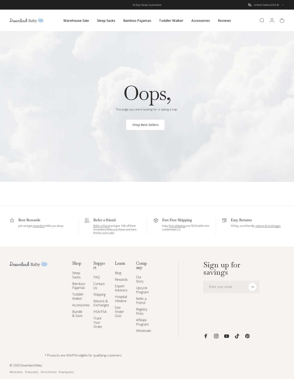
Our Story (140, 279)
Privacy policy (31, 371)
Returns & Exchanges (101, 303)
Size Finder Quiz (119, 311)
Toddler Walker (78, 296)
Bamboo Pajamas (78, 286)
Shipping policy (66, 371)
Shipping (99, 294)
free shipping (177, 226)
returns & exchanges (268, 226)
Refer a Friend (141, 301)
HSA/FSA (100, 312)
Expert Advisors (121, 288)
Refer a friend (101, 226)
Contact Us (99, 286)
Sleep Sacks (76, 275)
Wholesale (143, 331)
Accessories (81, 305)
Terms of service (48, 371)
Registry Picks (141, 311)
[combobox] (266, 5)
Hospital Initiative (121, 299)
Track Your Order (97, 322)
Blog (118, 273)
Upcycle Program (142, 290)
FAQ (96, 277)
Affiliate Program (142, 322)
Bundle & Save (77, 314)
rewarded (38, 226)
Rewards (121, 280)
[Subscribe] (252, 287)
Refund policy (16, 371)
